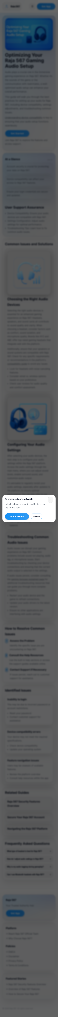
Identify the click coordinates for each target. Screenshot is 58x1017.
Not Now (36, 516)
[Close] (50, 500)
